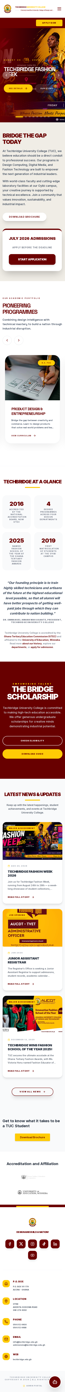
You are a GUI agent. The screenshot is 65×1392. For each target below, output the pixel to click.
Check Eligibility (32, 741)
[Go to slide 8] (49, 116)
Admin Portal (34, 1386)
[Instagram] (32, 1244)
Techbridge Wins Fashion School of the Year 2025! (30, 1047)
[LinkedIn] (55, 1244)
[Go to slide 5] (37, 116)
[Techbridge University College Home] (8, 9)
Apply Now (49, 23)
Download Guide (32, 754)
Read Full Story (19, 897)
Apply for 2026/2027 (21, 86)
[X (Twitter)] (21, 1244)
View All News (30, 1091)
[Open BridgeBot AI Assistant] (55, 1382)
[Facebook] (9, 1244)
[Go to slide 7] (45, 116)
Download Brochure (24, 216)
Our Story (14, 97)
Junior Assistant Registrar (23, 960)
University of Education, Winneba (41, 640)
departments (19, 647)
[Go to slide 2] (23, 116)
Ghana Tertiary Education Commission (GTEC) (30, 636)
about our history (32, 643)
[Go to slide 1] (16, 116)
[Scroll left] (7, 340)
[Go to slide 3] (30, 116)
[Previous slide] (6, 75)
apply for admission (42, 647)
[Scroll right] (18, 340)
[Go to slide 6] (41, 116)
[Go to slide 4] (33, 116)
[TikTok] (43, 1244)
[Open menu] (59, 9)
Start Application (32, 259)
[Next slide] (58, 75)
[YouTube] (32, 1255)
